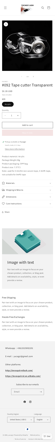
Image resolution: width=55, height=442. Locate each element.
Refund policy (35, 435)
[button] (5, 8)
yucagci (11, 435)
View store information (15, 149)
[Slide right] (33, 76)
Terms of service (20, 439)
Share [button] (7, 212)
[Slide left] (22, 76)
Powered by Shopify (21, 435)
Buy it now (27, 132)
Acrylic (8, 104)
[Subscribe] (41, 392)
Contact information (35, 439)
